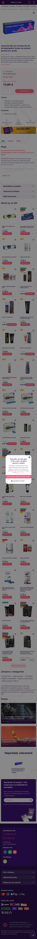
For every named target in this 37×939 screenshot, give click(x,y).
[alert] (18, 469)
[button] (18, 481)
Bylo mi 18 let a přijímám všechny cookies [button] (18, 476)
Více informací (20, 472)
